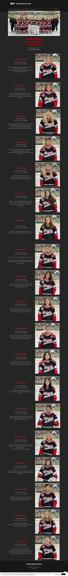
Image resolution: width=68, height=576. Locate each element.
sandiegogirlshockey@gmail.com (34, 567)
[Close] (66, 574)
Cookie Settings (57, 574)
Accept (63, 574)
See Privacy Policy (32, 574)
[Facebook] (34, 571)
